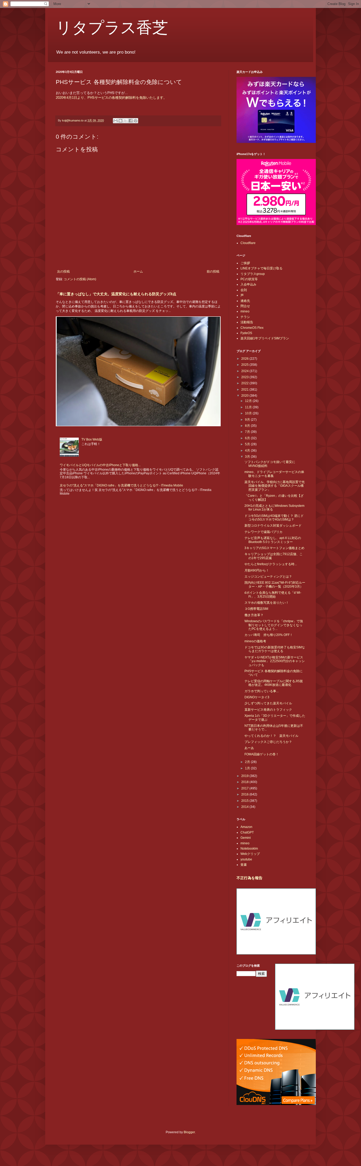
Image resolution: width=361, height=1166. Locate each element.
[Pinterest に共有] (135, 120)
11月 (249, 407)
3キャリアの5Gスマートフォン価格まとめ (274, 548)
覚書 (243, 865)
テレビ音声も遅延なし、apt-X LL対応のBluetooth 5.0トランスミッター (272, 540)
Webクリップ (250, 854)
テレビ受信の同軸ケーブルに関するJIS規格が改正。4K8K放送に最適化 (273, 683)
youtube (246, 859)
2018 (245, 782)
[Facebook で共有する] (130, 120)
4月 (248, 450)
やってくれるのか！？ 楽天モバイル (271, 736)
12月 (249, 401)
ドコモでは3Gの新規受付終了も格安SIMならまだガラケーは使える (274, 649)
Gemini (245, 838)
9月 (248, 420)
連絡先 (245, 301)
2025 (245, 365)
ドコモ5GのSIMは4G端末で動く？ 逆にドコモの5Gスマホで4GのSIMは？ (274, 517)
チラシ (245, 317)
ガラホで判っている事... (261, 691)
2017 (245, 788)
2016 (245, 794)
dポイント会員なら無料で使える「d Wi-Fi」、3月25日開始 (272, 594)
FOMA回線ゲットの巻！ (261, 754)
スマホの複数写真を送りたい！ (266, 603)
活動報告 (246, 322)
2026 (245, 358)
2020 (245, 395)
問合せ (245, 306)
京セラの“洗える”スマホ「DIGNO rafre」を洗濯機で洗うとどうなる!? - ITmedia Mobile (121, 485)
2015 (245, 801)
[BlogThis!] (120, 120)
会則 (243, 290)
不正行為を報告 (249, 878)
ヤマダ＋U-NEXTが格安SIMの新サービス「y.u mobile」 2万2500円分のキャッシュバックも (274, 661)
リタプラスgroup (252, 274)
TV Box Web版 (91, 439)
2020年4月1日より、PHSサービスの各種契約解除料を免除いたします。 (111, 98)
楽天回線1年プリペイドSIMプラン (264, 338)
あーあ (249, 748)
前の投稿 (213, 271)
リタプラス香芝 (112, 27)
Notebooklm (249, 848)
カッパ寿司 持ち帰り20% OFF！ (268, 635)
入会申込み (248, 284)
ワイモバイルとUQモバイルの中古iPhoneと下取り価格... (100, 465)
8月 (248, 426)
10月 (249, 413)
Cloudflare (248, 243)
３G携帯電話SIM (256, 609)
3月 (248, 456)
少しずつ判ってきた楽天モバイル (268, 703)
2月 (248, 762)
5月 (248, 444)
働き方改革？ (253, 615)
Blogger (189, 1132)
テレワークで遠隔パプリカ (263, 532)
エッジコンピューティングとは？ (268, 576)
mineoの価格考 (255, 641)
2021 (245, 389)
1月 (248, 768)
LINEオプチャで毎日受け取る (261, 268)
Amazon (246, 827)
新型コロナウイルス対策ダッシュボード (273, 525)
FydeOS (246, 333)
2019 (245, 776)
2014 (245, 807)
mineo (244, 311)
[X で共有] (125, 120)
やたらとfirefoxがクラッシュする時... (270, 564)
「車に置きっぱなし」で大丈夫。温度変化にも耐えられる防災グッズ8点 (116, 294)
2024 (245, 371)
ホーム (138, 271)
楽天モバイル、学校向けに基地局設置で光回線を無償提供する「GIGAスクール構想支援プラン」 (274, 485)
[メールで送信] (115, 120)
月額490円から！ (256, 570)
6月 (248, 438)
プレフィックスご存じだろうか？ (268, 742)
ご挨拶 (245, 263)
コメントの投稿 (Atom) (80, 279)
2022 (245, 383)
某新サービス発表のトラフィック (268, 709)
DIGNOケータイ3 (256, 697)
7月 (248, 432)
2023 (245, 377)
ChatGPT (247, 832)
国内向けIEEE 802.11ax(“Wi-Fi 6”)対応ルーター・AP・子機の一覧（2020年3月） (274, 584)
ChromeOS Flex (251, 328)
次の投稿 (63, 271)
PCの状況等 (249, 279)
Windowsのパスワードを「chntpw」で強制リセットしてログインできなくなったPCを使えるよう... (273, 625)
